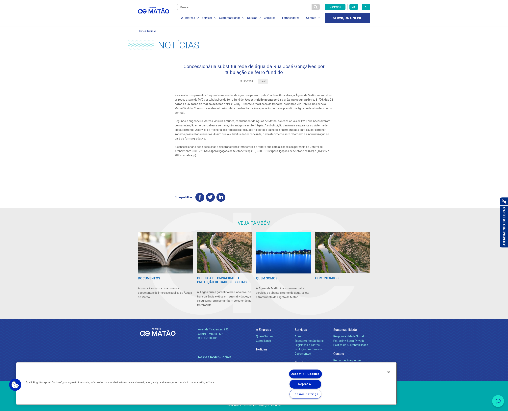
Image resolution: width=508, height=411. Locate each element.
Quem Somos (264, 336)
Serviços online (347, 18)
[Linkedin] (220, 197)
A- (366, 7)
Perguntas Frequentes (347, 360)
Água (298, 336)
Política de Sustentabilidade (350, 345)
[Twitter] (210, 197)
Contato (338, 354)
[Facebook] (199, 197)
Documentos (303, 353)
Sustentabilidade (345, 330)
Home (141, 30)
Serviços (301, 330)
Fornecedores (290, 17)
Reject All (305, 384)
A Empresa (263, 330)
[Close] (388, 372)
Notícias (151, 30)
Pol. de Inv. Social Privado (349, 340)
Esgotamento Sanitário (309, 340)
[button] (15, 384)
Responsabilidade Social (348, 336)
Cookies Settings (305, 394)
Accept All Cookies (305, 374)
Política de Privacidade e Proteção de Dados (254, 405)
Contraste (335, 7)
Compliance (263, 340)
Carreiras (269, 17)
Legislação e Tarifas (307, 345)
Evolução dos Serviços (308, 349)
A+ (353, 7)
